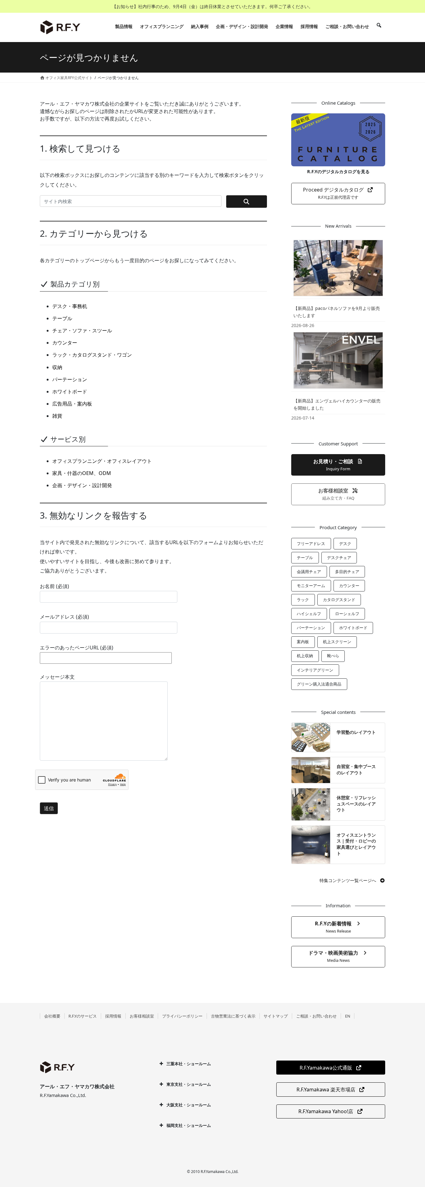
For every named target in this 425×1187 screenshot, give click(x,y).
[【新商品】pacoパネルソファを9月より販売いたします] (338, 268)
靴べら (333, 655)
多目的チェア (347, 571)
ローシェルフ (347, 613)
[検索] (379, 26)
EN (347, 1016)
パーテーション (69, 379)
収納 (57, 367)
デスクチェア (339, 557)
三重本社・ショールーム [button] (188, 1063)
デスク (345, 543)
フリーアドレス (311, 543)
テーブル (62, 318)
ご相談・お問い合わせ (316, 1016)
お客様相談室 (142, 1016)
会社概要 (52, 1016)
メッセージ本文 (57, 676)
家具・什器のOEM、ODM (81, 473)
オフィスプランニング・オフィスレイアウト (102, 461)
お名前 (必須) (54, 586)
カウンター (64, 342)
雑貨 (57, 415)
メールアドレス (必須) (64, 616)
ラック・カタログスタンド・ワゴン (92, 354)
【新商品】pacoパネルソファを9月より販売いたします (336, 311)
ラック (303, 599)
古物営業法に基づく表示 (233, 1016)
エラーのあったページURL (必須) (76, 647)
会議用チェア (309, 571)
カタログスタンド (339, 599)
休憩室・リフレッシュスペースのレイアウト (356, 804)
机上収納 (305, 655)
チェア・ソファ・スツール (82, 330)
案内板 (303, 641)
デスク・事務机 (69, 306)
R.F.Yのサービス (82, 1016)
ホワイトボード (69, 391)
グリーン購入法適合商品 (319, 684)
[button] (338, 194)
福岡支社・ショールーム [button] (188, 1125)
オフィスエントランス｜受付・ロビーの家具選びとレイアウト (356, 844)
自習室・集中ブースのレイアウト (356, 769)
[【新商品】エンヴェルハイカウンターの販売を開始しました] (338, 360)
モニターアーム (311, 585)
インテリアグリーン (315, 670)
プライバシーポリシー (182, 1016)
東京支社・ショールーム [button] (188, 1084)
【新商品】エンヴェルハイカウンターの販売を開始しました (337, 404)
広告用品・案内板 (72, 403)
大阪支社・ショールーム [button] (188, 1105)
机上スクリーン (337, 641)
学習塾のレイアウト (356, 732)
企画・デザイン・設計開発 (82, 485)
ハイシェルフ (309, 613)
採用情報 (113, 1016)
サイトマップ (276, 1016)
